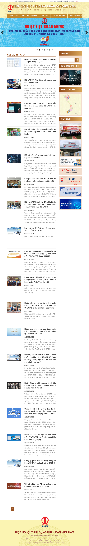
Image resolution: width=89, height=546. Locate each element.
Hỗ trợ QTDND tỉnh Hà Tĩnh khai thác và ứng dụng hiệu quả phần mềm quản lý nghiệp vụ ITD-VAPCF (40, 204)
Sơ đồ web (71, 1)
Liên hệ (59, 1)
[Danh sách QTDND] (70, 104)
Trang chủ (13, 15)
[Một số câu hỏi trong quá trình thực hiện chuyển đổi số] (14, 158)
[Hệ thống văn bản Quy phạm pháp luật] (70, 161)
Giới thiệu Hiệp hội (29, 15)
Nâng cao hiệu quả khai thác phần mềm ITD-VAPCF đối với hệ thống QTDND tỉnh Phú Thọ (40, 331)
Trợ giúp (65, 1)
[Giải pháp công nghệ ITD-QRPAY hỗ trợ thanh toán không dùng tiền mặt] (14, 183)
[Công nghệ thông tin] (70, 77)
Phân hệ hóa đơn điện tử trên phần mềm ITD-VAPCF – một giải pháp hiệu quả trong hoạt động (40, 437)
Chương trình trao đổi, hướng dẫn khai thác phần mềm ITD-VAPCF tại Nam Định (40, 106)
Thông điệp (53, 1)
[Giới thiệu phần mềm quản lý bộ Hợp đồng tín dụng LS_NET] (14, 62)
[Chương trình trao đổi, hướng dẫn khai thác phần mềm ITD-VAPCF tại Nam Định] (14, 107)
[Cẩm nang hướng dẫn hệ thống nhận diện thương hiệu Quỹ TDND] (70, 191)
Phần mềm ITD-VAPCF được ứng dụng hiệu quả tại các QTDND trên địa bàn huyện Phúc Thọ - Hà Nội (40, 279)
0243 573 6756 (75, 183)
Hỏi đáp (71, 179)
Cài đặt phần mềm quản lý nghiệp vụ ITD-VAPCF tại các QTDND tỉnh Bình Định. (40, 131)
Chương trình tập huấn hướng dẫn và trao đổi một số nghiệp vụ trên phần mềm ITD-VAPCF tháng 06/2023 (40, 253)
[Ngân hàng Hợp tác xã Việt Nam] (70, 171)
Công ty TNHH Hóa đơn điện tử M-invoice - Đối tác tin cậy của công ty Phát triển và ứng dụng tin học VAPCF (40, 411)
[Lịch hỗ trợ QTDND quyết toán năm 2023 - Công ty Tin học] (14, 231)
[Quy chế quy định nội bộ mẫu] (70, 204)
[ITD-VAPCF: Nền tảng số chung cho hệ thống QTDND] (14, 84)
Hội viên (45, 15)
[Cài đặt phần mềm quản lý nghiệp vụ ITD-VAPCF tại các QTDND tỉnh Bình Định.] (14, 132)
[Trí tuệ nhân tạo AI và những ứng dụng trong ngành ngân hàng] (14, 486)
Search (77, 60)
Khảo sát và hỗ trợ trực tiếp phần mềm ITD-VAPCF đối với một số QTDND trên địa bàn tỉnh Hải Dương (40, 305)
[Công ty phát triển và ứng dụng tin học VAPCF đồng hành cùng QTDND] (14, 463)
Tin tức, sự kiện (59, 15)
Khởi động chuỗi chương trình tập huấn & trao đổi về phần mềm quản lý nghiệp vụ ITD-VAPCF (40, 385)
